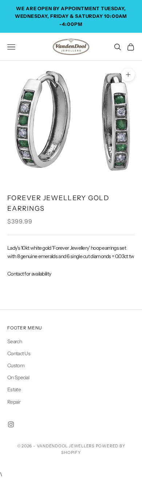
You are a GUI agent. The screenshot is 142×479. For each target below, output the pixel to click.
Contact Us (18, 353)
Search (14, 341)
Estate (14, 389)
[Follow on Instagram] (11, 424)
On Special (18, 377)
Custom (15, 365)
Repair (13, 402)
